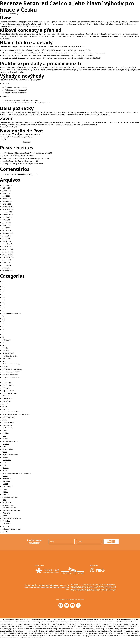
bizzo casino (7, 359)
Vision (5, 516)
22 (3, 316)
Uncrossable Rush (9, 508)
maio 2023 (6, 268)
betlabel (5, 348)
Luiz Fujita (21, 14)
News (5, 446)
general (5, 406)
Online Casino (8, 449)
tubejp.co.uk (7, 502)
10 (3, 284)
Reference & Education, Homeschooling (17, 473)
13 (3, 295)
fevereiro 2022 (8, 270)
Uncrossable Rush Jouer (11, 510)
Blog (4, 361)
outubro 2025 (7, 212)
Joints (5, 430)
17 (3, 303)
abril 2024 (6, 239)
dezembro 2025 (8, 207)
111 (4, 289)
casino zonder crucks (10, 375)
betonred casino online (8, 26)
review (5, 476)
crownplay (6, 388)
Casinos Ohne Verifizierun (12, 377)
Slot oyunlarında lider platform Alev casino (18, 156)
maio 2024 (6, 236)
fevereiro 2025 (8, 233)
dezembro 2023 (8, 249)
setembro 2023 (8, 257)
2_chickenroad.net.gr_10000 (13, 313)
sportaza (6, 494)
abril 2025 (6, 228)
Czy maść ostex (8, 391)
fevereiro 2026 (8, 201)
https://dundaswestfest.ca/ (12, 412)
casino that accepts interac (12, 369)
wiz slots (6, 526)
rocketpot (6, 481)
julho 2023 (6, 262)
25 (3, 321)
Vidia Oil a (6, 513)
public (5, 470)
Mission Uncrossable (10, 441)
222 (4, 319)
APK (4, 345)
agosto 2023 (7, 260)
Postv (5, 465)
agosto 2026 (7, 185)
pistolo (5, 457)
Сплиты (5, 532)
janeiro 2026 (7, 204)
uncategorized (8, 505)
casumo (5, 380)
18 (3, 305)
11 (3, 287)
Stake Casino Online (10, 497)
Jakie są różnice (8, 425)
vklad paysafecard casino (12, 518)
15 (3, 300)
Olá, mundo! (33, 174)
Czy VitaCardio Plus (9, 393)
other (5, 452)
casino (5, 367)
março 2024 (7, 241)
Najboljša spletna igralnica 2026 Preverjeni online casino (23, 164)
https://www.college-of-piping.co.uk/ (16, 414)
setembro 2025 (8, 215)
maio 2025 (6, 225)
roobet (5, 484)
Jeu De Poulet (7, 428)
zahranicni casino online (11, 529)
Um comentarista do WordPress (14, 174)
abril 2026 (6, 196)
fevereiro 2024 (8, 244)
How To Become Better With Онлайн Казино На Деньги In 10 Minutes (28, 158)
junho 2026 (7, 191)
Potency (5, 468)
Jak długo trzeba (8, 422)
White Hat (6, 521)
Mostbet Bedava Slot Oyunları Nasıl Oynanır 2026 (20, 161)
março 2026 (7, 199)
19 (3, 308)
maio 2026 (6, 193)
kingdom (6, 433)
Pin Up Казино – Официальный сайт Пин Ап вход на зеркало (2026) (27, 153)
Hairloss (6, 409)
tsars (4, 500)
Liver (4, 436)
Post (4, 462)
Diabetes (6, 396)
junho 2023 (7, 265)
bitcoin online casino (10, 356)
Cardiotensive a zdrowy (11, 364)
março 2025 (7, 231)
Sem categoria (12, 127)
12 (3, 292)
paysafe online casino (10, 454)
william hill (6, 524)
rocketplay (6, 478)
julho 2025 (6, 220)
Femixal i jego (7, 398)
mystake (6, 444)
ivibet (5, 420)
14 (3, 297)
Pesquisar (3, 139)
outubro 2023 (7, 254)
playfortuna (7, 460)
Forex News (7, 401)
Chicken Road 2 (8, 385)
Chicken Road (7, 383)
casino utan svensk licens (12, 372)
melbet (5, 438)
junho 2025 (7, 223)
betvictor (6, 351)
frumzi (5, 404)
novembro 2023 (8, 252)
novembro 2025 (8, 209)
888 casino (6, 340)
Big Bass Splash (8, 353)
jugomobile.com (103, 631)
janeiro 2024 (7, 246)
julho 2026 (6, 188)
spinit (5, 489)
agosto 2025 (7, 217)
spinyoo (5, 492)
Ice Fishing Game (9, 417)
